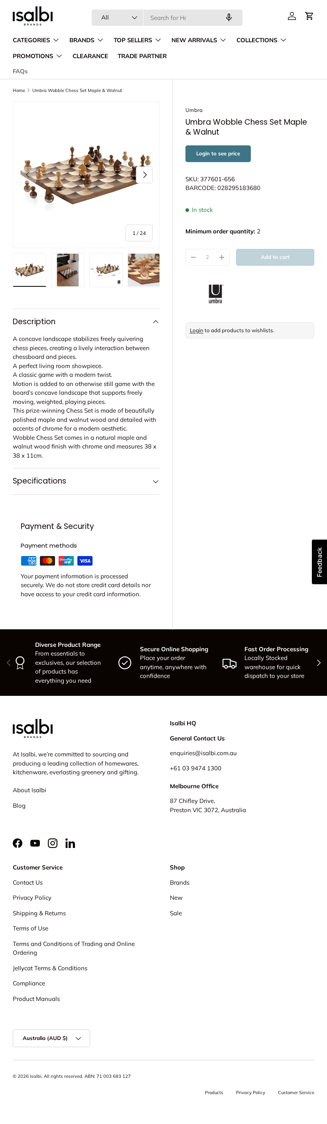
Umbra (194, 110)
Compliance (29, 983)
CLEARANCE (90, 56)
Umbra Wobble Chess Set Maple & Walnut (77, 90)
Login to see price (218, 153)
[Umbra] (249, 293)
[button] (309, 16)
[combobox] (167, 18)
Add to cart (275, 257)
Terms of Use (30, 928)
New (176, 897)
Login (196, 330)
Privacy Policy (32, 897)
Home (19, 90)
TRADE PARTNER (142, 56)
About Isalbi (29, 790)
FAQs (20, 71)
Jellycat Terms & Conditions (50, 968)
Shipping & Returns (39, 913)
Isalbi (35, 1076)
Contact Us (28, 882)
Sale (176, 913)
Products (214, 1092)
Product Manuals (36, 999)
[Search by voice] (229, 17)
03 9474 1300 (201, 768)
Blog (19, 805)
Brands (179, 882)
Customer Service (296, 1092)
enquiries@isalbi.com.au (203, 753)
